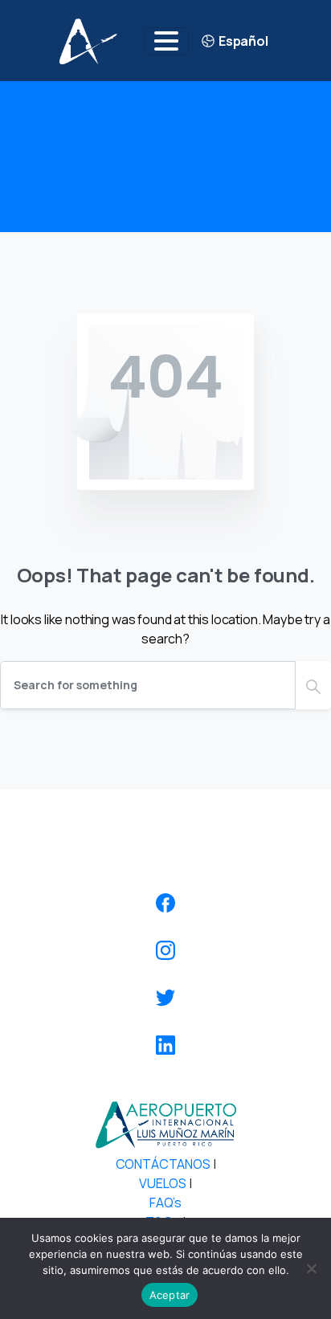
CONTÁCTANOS (163, 1164)
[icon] (165, 903)
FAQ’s (165, 1202)
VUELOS (162, 1183)
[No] (311, 1268)
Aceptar (169, 1294)
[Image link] (165, 1124)
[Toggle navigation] (166, 41)
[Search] (313, 685)
